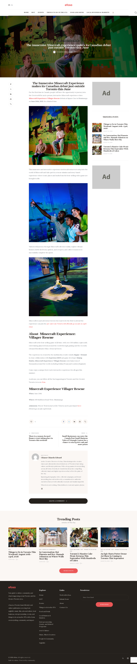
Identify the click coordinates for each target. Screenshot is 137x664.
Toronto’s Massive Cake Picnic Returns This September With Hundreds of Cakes (83, 557)
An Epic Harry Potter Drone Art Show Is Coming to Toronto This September (114, 556)
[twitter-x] (123, 658)
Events (41, 603)
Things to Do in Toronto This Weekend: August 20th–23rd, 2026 (22, 554)
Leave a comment (57, 501)
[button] (10, 104)
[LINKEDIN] (10, 94)
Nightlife (42, 643)
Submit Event (64, 599)
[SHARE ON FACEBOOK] (10, 84)
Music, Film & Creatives (47, 635)
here (79, 406)
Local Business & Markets (45, 617)
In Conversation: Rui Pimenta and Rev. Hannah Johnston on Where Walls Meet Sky (51, 555)
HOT (60, 41)
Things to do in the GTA (70, 41)
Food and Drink (75, 549)
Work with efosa (65, 595)
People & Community (49, 549)
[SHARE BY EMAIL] (10, 99)
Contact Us (64, 607)
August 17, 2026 (107, 153)
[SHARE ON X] (10, 89)
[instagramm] (42, 489)
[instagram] (128, 658)
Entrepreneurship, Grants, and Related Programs (46, 624)
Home (41, 595)
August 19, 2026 (107, 131)
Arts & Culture (105, 549)
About (62, 603)
